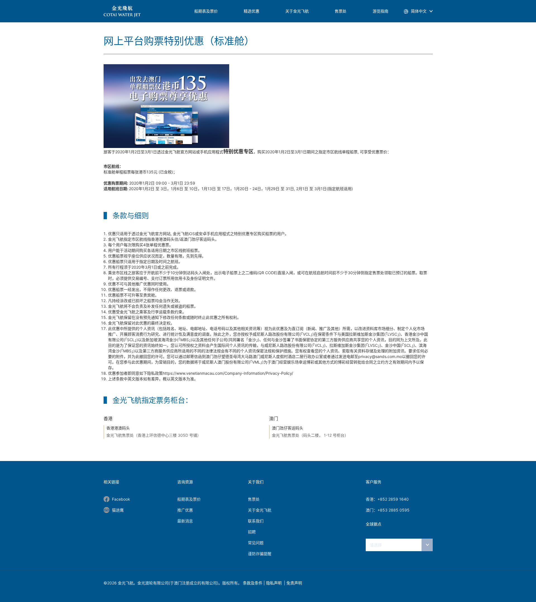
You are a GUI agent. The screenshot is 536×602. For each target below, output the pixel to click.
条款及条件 (252, 582)
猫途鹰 (118, 510)
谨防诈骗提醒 (259, 553)
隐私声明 (274, 582)
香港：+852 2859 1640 (387, 499)
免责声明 (294, 582)
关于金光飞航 (297, 11)
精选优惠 (251, 11)
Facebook (121, 499)
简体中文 (419, 11)
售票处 (340, 11)
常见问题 (256, 542)
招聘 (252, 531)
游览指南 (380, 11)
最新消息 (185, 521)
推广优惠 (185, 510)
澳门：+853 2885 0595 (388, 510)
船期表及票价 (206, 11)
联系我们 (256, 521)
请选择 (376, 545)
